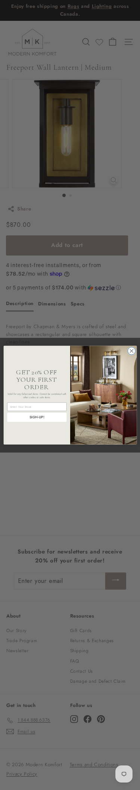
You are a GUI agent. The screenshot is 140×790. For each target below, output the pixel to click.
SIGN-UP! (36, 417)
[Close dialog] (132, 351)
